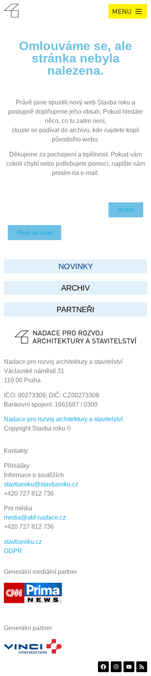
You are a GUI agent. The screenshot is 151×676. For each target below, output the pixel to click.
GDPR (13, 551)
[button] (127, 11)
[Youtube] (129, 666)
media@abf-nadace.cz (35, 517)
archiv (75, 288)
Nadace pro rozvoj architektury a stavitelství (63, 419)
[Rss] (141, 666)
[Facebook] (103, 666)
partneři (75, 309)
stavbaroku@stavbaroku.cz (41, 484)
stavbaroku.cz (23, 541)
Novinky (75, 266)
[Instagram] (116, 666)
